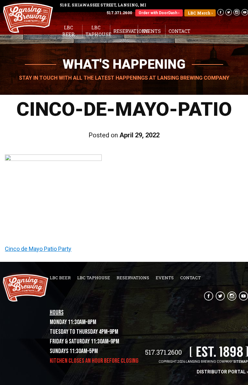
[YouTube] (244, 12)
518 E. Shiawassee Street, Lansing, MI (103, 4)
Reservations (125, 31)
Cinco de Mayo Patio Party (38, 248)
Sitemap (240, 361)
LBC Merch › (200, 12)
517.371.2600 (119, 12)
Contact (180, 31)
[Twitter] (228, 12)
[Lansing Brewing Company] (27, 32)
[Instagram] (230, 296)
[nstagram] (236, 12)
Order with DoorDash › (159, 13)
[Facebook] (220, 12)
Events (151, 31)
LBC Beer (68, 31)
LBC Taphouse (98, 31)
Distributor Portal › (222, 371)
